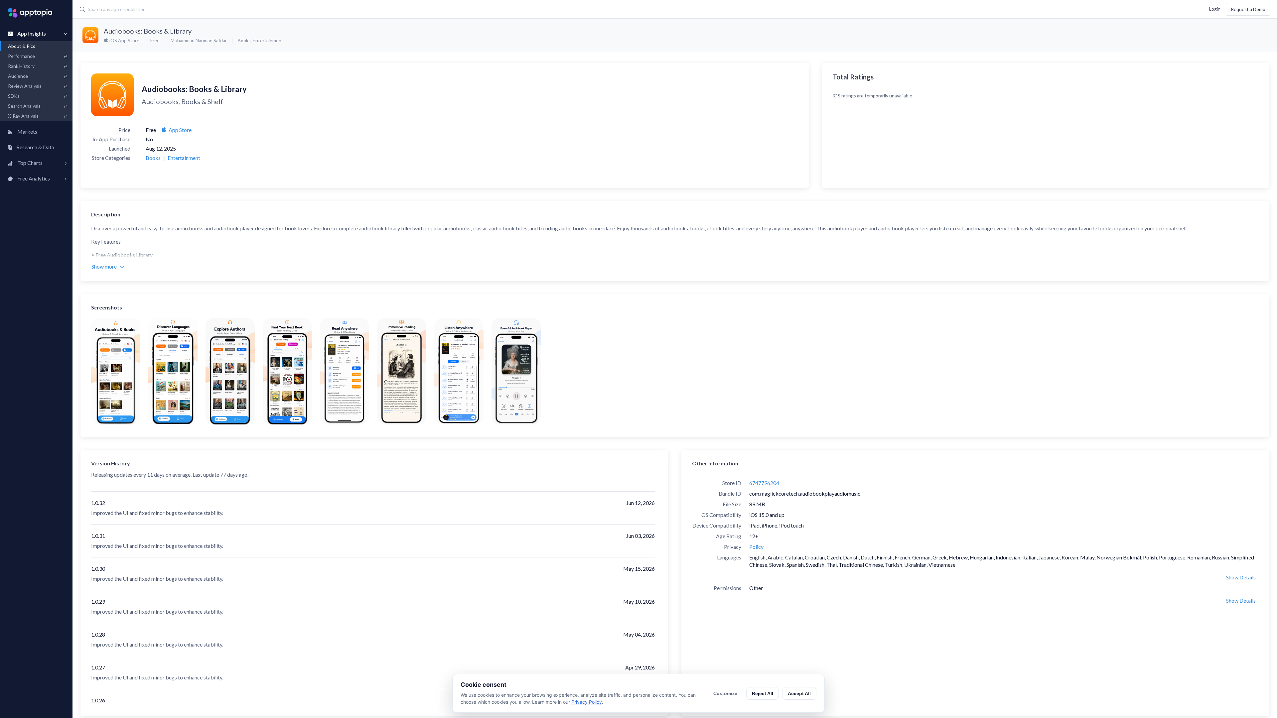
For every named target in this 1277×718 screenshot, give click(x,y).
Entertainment (268, 40)
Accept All (799, 693)
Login (1214, 8)
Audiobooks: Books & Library (148, 31)
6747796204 (764, 483)
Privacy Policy (586, 702)
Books (244, 40)
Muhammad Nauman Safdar (199, 40)
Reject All (762, 693)
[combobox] (479, 9)
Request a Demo (1248, 9)
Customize (725, 693)
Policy (756, 546)
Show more (104, 266)
